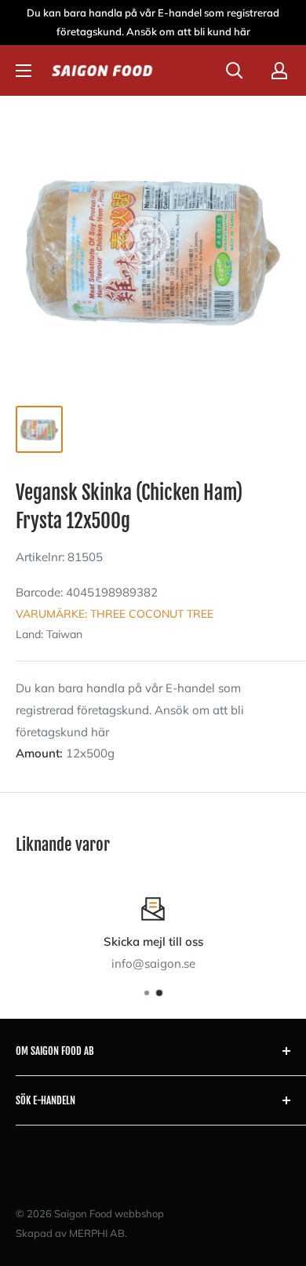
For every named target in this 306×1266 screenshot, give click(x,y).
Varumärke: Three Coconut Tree (114, 614)
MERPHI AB (97, 1233)
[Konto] (279, 70)
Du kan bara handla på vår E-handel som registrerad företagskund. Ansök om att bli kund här (153, 22)
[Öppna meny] (23, 70)
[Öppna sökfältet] (234, 70)
